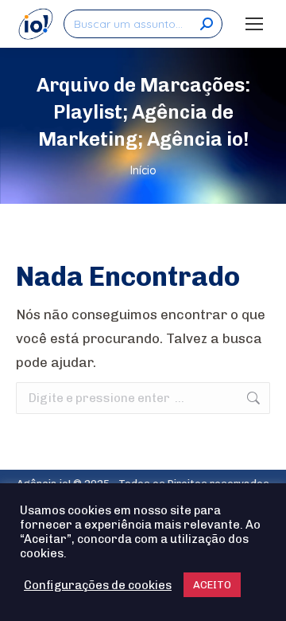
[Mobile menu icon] (254, 24)
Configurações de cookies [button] (98, 585)
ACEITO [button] (212, 585)
